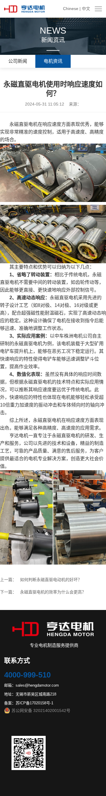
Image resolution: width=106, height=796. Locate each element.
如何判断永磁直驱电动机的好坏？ (51, 579)
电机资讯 (53, 61)
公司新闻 (17, 61)
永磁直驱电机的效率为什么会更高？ (53, 592)
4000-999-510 (27, 674)
